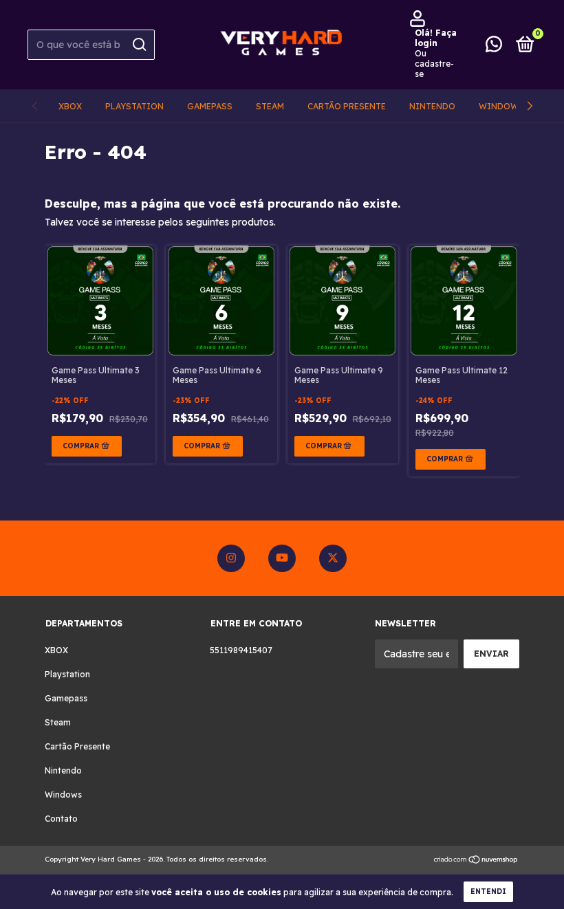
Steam (270, 106)
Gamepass (209, 106)
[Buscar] (138, 44)
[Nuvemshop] (476, 861)
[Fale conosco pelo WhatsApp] (494, 47)
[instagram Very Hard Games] (231, 558)
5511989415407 (241, 650)
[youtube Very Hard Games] (282, 558)
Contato (61, 818)
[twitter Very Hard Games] (333, 558)
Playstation (134, 106)
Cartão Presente (346, 106)
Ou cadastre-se (434, 63)
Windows (501, 106)
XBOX (70, 106)
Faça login (436, 38)
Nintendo (432, 106)
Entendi (488, 891)
